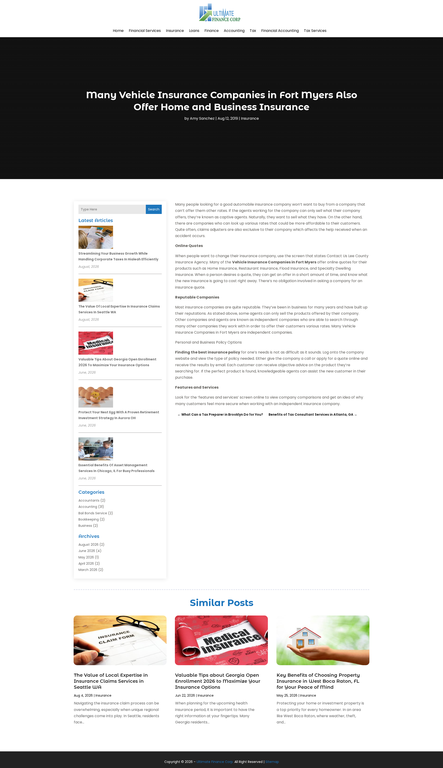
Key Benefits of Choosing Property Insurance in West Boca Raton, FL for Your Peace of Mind (318, 681)
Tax (253, 30)
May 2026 (86, 557)
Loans (194, 30)
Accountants (88, 500)
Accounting (234, 30)
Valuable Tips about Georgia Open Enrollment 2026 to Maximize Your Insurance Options (217, 681)
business (85, 525)
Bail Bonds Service (92, 513)
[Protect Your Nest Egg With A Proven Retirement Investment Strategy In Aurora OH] (95, 396)
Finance (211, 30)
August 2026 (88, 544)
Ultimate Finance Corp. (215, 761)
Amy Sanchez (202, 118)
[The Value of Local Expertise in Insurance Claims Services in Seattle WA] (95, 291)
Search (153, 209)
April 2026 (86, 563)
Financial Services (145, 30)
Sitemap (272, 761)
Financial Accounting (280, 30)
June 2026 (86, 551)
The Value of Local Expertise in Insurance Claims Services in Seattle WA (111, 681)
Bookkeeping (88, 519)
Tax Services (315, 30)
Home (118, 30)
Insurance (175, 30)
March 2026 (87, 569)
